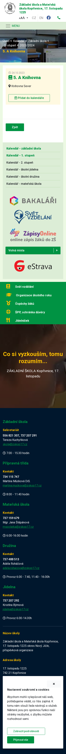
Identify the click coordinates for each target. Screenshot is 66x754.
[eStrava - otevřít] (33, 266)
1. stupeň (10, 45)
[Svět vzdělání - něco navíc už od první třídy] (33, 219)
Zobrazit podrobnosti (26, 731)
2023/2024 (27, 45)
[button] (23, 17)
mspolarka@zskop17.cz (18, 527)
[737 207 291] (58, 18)
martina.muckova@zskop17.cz (22, 485)
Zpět (15, 127)
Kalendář (18, 41)
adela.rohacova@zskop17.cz (21, 568)
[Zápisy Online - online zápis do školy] (33, 237)
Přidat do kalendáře (30, 98)
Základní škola (37, 41)
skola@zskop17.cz (15, 444)
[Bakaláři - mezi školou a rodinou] (33, 202)
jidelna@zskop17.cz (16, 609)
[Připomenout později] (54, 684)
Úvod (6, 41)
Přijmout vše (20, 739)
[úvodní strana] (8, 7)
